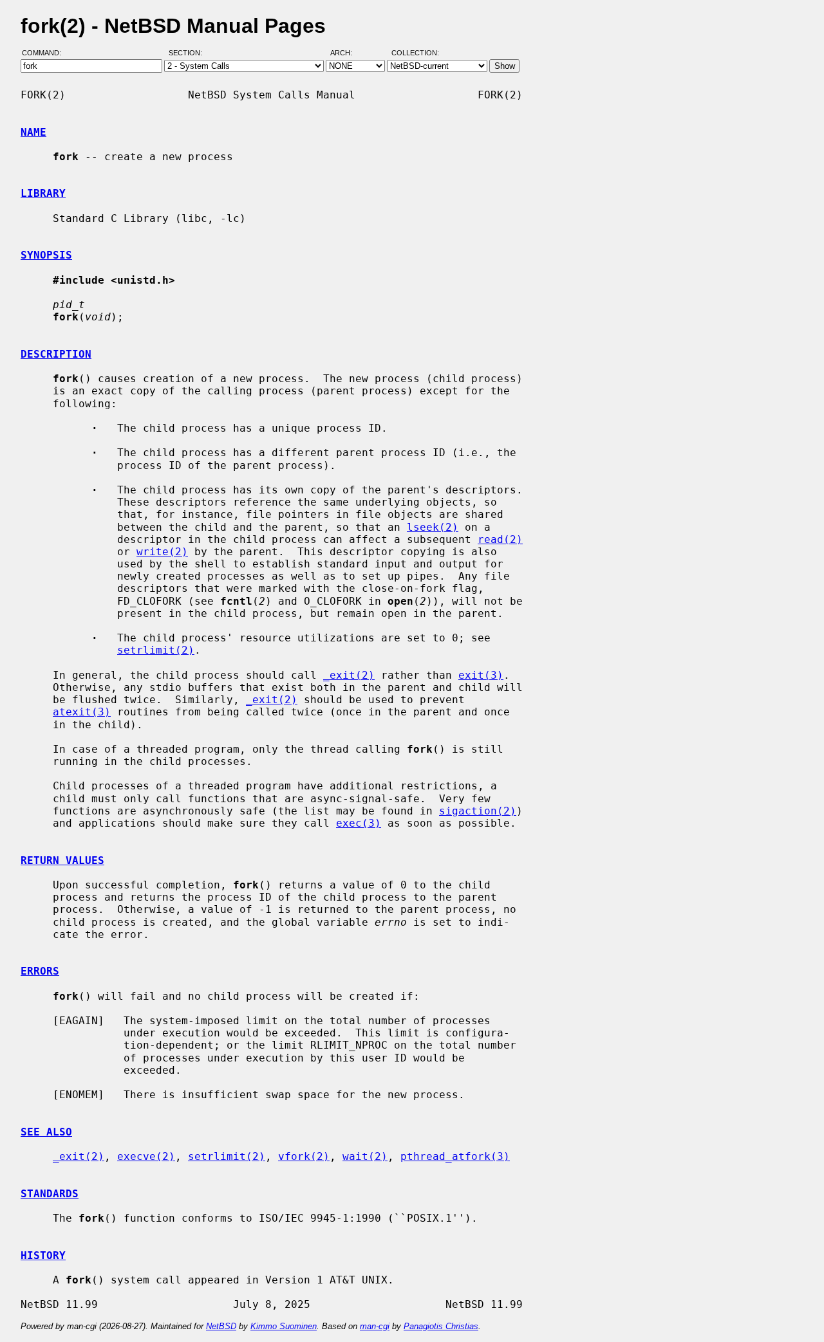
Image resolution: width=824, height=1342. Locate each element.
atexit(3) (82, 712)
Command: (45, 53)
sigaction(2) (477, 811)
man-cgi (374, 1326)
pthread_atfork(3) (455, 1156)
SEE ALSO (46, 1132)
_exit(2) (349, 675)
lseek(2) (432, 527)
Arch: (347, 53)
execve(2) (146, 1156)
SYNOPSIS (46, 255)
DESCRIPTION (56, 354)
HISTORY (43, 1255)
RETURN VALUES (62, 860)
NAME (33, 132)
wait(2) (365, 1156)
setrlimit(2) (155, 650)
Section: (188, 53)
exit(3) (480, 675)
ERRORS (40, 971)
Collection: (415, 53)
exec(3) (358, 823)
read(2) (500, 539)
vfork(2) (304, 1156)
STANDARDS (50, 1194)
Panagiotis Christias (441, 1326)
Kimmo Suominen (283, 1326)
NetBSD (221, 1326)
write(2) (162, 552)
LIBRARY (43, 193)
